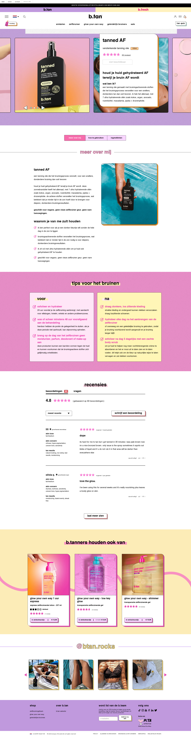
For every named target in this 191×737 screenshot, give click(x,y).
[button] (16, 17)
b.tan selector (61, 711)
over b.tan (62, 706)
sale (133, 24)
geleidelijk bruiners (117, 24)
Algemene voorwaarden (108, 734)
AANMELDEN (110, 5)
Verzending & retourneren (127, 734)
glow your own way (93, 24)
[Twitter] (155, 710)
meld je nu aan (125, 717)
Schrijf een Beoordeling (128, 413)
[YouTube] (146, 710)
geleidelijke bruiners (37, 718)
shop (33, 706)
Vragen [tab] (77, 391)
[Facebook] (149, 710)
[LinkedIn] (152, 710)
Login (175, 16)
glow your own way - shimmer (141, 598)
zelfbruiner (74, 24)
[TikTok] (139, 710)
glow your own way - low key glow (93, 600)
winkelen (60, 24)
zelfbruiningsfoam (36, 711)
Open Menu (6, 16)
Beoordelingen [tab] (56, 391)
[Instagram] (143, 710)
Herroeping (142, 734)
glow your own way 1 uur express (44, 600)
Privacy (95, 734)
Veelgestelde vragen (154, 734)
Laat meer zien (95, 516)
